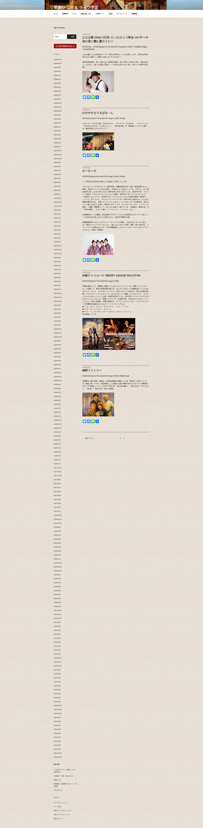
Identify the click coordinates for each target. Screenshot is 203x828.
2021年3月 (57, 321)
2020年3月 (57, 361)
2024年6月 (57, 174)
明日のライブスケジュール (62, 810)
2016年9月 (57, 527)
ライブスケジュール (60, 803)
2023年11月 (58, 202)
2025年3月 (57, 139)
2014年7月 (57, 630)
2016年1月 (57, 559)
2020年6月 (57, 353)
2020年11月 (58, 333)
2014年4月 (57, 642)
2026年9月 (57, 67)
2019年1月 (57, 416)
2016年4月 (57, 547)
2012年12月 (58, 705)
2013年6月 (57, 682)
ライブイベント (122, 14)
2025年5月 (57, 131)
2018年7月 (57, 440)
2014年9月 (57, 622)
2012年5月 (57, 733)
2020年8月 (57, 345)
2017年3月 (57, 503)
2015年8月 (57, 579)
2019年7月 (57, 392)
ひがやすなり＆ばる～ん (97, 112)
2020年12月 (58, 329)
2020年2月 (57, 365)
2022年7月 (57, 265)
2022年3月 (57, 281)
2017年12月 (58, 468)
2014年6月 (57, 634)
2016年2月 (57, 555)
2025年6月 (57, 127)
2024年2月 (57, 190)
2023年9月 (57, 210)
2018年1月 (57, 464)
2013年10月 (58, 666)
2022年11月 (58, 250)
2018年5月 (57, 448)
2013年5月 (57, 686)
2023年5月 (57, 226)
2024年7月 (57, 170)
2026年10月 (58, 63)
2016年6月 (57, 539)
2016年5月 (57, 543)
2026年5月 (57, 83)
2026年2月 (57, 95)
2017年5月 (57, 495)
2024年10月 (58, 158)
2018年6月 (57, 444)
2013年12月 (58, 658)
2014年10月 (58, 618)
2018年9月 (57, 432)
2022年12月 (58, 246)
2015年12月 (58, 563)
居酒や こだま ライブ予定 (76, 7)
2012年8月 (57, 721)
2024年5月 (57, 178)
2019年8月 (57, 388)
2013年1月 (57, 701)
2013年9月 (57, 670)
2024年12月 (58, 150)
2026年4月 (57, 87)
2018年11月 (58, 424)
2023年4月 (57, 230)
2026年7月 (57, 75)
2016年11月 (58, 519)
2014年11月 (58, 614)
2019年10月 (58, 380)
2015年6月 (57, 586)
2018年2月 (57, 460)
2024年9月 (57, 162)
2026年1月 (57, 99)
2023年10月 (58, 206)
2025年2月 (57, 143)
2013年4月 (57, 690)
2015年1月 (57, 606)
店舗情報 (134, 14)
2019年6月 (57, 396)
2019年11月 (58, 376)
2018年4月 (57, 452)
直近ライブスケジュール (62, 814)
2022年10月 (58, 254)
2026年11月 (58, 59)
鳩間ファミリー (92, 370)
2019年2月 (57, 412)
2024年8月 (57, 166)
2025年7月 (57, 123)
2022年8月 (57, 261)
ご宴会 (110, 14)
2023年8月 (57, 214)
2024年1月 (57, 194)
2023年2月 (57, 238)
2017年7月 (57, 487)
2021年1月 (57, 325)
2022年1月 (57, 289)
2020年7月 (57, 349)
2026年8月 (57, 71)
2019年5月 (57, 400)
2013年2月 (57, 697)
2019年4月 (57, 404)
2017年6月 (57, 491)
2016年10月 (58, 523)
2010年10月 (58, 757)
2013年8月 (57, 674)
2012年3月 (57, 741)
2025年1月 (57, 147)
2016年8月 (57, 531)
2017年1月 (57, 511)
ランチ (74, 14)
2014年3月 (57, 646)
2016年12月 (58, 515)
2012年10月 (58, 713)
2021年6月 (57, 313)
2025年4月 (57, 135)
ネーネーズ (89, 170)
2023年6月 (57, 222)
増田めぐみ (57, 780)
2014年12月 (58, 610)
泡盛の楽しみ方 (86, 14)
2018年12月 (58, 420)
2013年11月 (58, 662)
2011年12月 (58, 753)
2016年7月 (57, 535)
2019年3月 (57, 408)
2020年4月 (57, 357)
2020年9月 (57, 341)
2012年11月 (58, 709)
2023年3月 (57, 234)
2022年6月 (57, 269)
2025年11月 (58, 107)
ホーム (55, 14)
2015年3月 (57, 598)
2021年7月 (57, 309)
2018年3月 (57, 456)
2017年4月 (57, 499)
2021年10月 (58, 301)
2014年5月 (57, 638)
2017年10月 (58, 475)
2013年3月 (57, 694)
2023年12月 (58, 198)
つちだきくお (58, 790)
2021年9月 (57, 305)
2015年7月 (57, 583)
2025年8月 (57, 119)
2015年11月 (58, 567)
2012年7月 (57, 725)
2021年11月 (58, 297)
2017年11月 (58, 472)
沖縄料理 (65, 14)
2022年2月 (57, 285)
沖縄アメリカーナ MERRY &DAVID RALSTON (111, 275)
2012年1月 (57, 749)
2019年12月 (58, 372)
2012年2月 (57, 745)
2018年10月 (58, 428)
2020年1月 (57, 369)
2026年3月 (57, 91)
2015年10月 (58, 571)
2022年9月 (57, 258)
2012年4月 (57, 737)
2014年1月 (57, 654)
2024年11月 (58, 155)
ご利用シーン (99, 14)
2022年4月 (57, 277)
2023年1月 (57, 242)
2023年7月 (57, 218)
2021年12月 (58, 293)
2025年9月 (57, 115)
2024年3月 (57, 186)
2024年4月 (57, 182)
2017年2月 (57, 507)
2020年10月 (58, 337)
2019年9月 (57, 384)
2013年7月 (57, 678)
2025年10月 (58, 111)
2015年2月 (57, 602)
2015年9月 (57, 575)
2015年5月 (57, 591)
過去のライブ (58, 818)
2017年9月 (57, 480)
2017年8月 (57, 483)
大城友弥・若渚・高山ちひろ (63, 776)
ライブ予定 (57, 806)
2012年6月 (57, 729)
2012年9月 (57, 717)
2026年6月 (57, 79)
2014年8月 (57, 626)
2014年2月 (57, 650)
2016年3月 (57, 551)
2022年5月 (57, 273)
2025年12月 (58, 103)
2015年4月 (57, 594)
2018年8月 (57, 436)
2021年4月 (57, 317)
